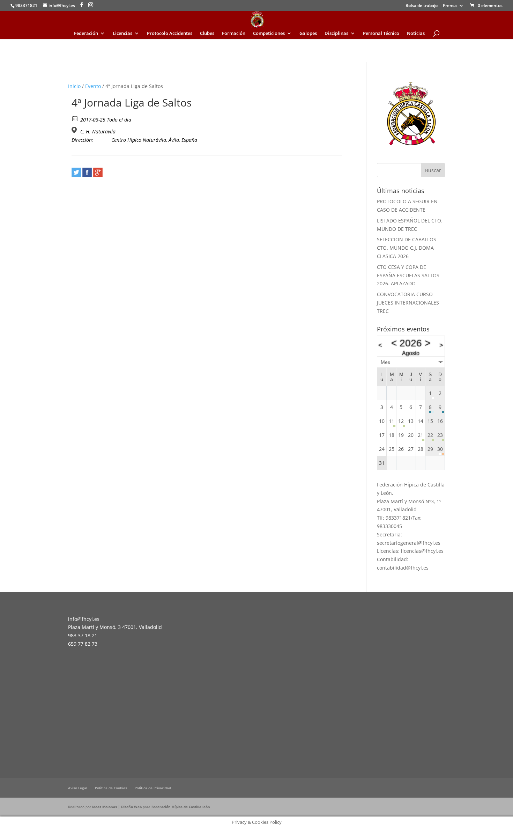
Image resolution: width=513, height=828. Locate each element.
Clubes (207, 33)
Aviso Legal (77, 787)
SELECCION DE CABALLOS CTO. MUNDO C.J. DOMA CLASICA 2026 (406, 247)
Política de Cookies (111, 787)
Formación (233, 33)
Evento (93, 86)
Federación (86, 33)
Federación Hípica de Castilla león (180, 806)
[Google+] (98, 172)
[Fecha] (75, 118)
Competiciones (269, 33)
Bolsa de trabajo (422, 5)
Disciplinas (336, 33)
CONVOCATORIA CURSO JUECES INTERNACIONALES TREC (408, 302)
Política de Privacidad (153, 787)
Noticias (416, 33)
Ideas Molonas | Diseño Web (117, 806)
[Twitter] (76, 172)
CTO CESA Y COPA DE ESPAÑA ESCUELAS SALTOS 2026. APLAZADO (408, 275)
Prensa (450, 5)
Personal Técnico (381, 33)
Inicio (74, 86)
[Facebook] (87, 172)
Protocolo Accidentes (169, 33)
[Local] (75, 130)
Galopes (308, 33)
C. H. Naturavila (98, 132)
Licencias (122, 33)
